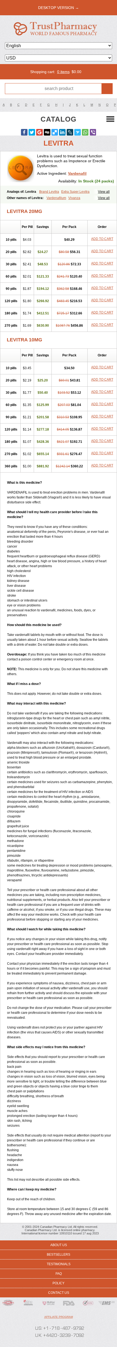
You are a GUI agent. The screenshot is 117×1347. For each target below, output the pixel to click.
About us (58, 1245)
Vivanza (74, 198)
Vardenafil (77, 173)
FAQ (59, 1274)
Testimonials (58, 1264)
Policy (58, 1283)
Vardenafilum (56, 198)
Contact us (58, 1293)
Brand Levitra (49, 192)
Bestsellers (58, 1254)
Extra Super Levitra (75, 192)
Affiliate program (58, 1316)
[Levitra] (20, 168)
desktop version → (58, 7)
